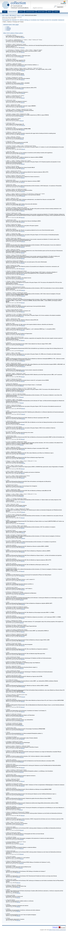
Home (4, 11)
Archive (7, 15)
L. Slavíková (8, 27)
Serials (21, 11)
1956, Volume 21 (12, 15)
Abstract (22, 37)
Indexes (49, 11)
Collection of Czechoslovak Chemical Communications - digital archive (17, 1)
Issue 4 (18, 15)
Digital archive (12, 11)
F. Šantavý (8, 30)
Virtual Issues (41, 11)
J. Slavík (7, 26)
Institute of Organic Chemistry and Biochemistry (57, 929)
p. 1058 (22, 15)
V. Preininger (8, 28)
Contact (56, 11)
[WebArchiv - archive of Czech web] (55, 928)
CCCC (3, 15)
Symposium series (30, 11)
